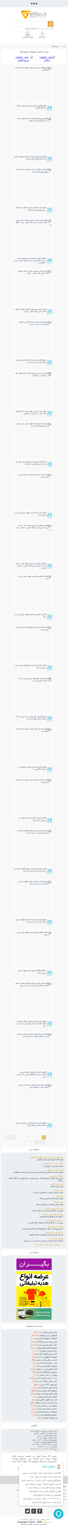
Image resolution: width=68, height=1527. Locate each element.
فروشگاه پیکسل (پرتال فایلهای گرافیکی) (46, 1157)
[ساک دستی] (34, 1269)
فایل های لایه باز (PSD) (44, 1342)
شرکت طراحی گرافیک (54, 1233)
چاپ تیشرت (58, 1190)
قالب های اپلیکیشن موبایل (44, 1394)
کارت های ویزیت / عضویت (43, 1369)
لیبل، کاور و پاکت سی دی (44, 1381)
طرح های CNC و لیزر (45, 1385)
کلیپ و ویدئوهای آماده (44, 1354)
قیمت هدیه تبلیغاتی (54, 1170)
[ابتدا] (7, 1137)
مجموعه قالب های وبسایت (44, 1391)
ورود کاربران (28, 37)
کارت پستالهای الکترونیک (44, 1400)
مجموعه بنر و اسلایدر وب (44, 1406)
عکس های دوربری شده (44, 1345)
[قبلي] (13, 1137)
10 (38, 1137)
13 (55, 1137)
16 (31, 1142)
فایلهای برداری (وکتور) (44, 1335)
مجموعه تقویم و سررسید (45, 1366)
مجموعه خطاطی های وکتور (44, 1348)
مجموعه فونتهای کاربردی (44, 1415)
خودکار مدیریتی (56, 1176)
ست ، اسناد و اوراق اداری (43, 1378)
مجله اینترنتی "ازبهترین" (53, 1163)
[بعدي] (36, 1142)
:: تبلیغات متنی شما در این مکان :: (48, 1245)
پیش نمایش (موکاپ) (45, 1351)
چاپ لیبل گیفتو (57, 1184)
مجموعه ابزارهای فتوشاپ (44, 1412)
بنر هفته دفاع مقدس (54, 1221)
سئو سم (24, 1524)
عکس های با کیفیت (45, 1332)
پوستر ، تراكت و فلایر (45, 1375)
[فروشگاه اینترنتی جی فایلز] (34, 18)
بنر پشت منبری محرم (54, 1208)
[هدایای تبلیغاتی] (34, 1314)
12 (49, 1137)
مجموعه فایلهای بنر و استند (44, 1357)
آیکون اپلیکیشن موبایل (45, 1397)
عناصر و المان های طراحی (44, 1409)
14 (61, 1137)
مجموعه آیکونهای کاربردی (44, 1339)
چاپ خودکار (58, 1202)
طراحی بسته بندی (56, 1239)
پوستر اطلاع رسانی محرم (53, 1215)
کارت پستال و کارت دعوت (44, 1360)
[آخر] (42, 1142)
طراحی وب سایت (40, 1524)
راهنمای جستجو (31, 29)
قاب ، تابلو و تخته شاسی (45, 1363)
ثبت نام (42, 37)
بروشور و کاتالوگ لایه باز (44, 1372)
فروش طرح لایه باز (55, 1227)
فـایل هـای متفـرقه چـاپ (45, 1388)
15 (25, 1142)
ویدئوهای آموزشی (47, 1418)
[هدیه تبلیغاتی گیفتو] (34, 1306)
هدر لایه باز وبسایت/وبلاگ (43, 1403)
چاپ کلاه (59, 1196)
